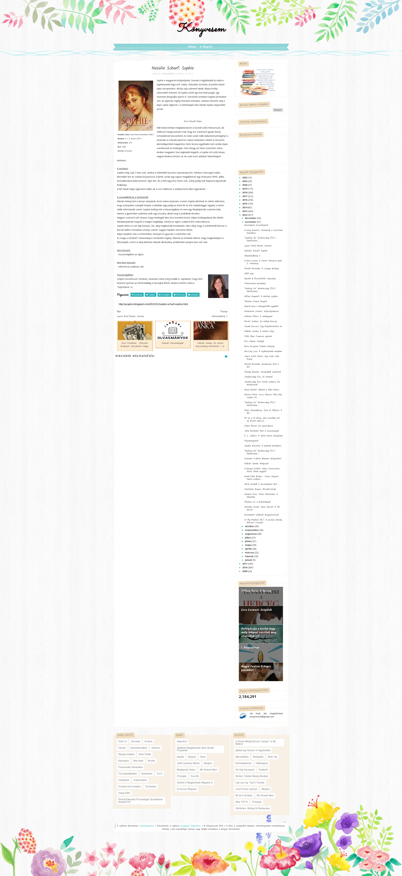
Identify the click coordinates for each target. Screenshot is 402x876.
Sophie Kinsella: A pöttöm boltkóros (262, 446)
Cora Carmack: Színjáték (256, 610)
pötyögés (182, 776)
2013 (245, 211)
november (251, 221)
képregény (123, 760)
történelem (150, 786)
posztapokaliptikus (127, 773)
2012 (245, 214)
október (250, 526)
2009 (245, 571)
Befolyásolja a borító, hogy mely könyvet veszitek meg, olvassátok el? (259, 632)
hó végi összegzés (245, 769)
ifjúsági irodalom (126, 754)
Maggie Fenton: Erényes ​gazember (256, 668)
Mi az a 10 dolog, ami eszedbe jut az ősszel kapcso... (262, 419)
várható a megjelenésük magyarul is (194, 782)
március (250, 552)
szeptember (252, 530)
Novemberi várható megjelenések (261, 515)
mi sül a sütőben (243, 795)
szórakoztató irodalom (129, 786)
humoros (155, 747)
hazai (202, 756)
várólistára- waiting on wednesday (252, 808)
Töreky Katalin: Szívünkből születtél (262, 372)
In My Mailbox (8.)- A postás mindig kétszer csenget (263, 521)
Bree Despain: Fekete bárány (259, 346)
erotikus (148, 741)
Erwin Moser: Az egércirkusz (258, 426)
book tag (272, 756)
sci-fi (159, 773)
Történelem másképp (255, 283)
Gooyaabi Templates (190, 826)
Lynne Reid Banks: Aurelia (258, 246)
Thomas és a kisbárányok (257, 502)
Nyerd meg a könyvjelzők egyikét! (261, 306)
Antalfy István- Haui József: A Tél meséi (262, 508)
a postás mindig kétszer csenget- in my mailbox (255, 742)
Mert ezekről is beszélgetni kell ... (261, 484)
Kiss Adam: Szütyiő (254, 341)
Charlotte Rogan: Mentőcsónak (260, 489)
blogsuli (192, 756)
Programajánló (251, 441)
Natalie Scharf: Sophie (256, 251)
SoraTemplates (146, 826)
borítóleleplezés (243, 763)
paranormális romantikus (130, 767)
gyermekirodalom (138, 747)
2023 (245, 177)
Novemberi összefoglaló (256, 225)
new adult (138, 760)
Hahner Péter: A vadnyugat (258, 316)
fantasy (122, 747)
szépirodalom (140, 780)
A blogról (206, 47)
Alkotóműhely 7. (252, 256)
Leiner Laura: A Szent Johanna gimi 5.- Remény (263, 262)
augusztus (251, 533)
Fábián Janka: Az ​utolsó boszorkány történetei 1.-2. (210, 344)
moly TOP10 (241, 801)
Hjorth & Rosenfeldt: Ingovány (260, 278)
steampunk (123, 780)
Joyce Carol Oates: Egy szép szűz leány (261, 358)
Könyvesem (201, 29)
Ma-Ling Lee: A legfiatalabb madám (263, 351)
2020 (245, 184)
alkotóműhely (242, 756)
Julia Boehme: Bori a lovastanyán (261, 431)
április (249, 548)
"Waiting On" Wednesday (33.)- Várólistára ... (260, 290)
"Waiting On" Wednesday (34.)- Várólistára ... (260, 239)
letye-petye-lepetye (246, 789)
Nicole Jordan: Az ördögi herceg (260, 321)
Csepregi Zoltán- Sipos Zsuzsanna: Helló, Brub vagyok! (262, 470)
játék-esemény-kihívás (188, 763)
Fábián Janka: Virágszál (256, 463)
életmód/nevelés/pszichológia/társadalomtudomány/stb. (140, 800)
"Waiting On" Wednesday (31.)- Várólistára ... (260, 452)
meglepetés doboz (186, 769)
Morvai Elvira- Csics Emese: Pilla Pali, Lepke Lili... (263, 396)
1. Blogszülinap (250, 648)
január (249, 559)
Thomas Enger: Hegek (255, 301)
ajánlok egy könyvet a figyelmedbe (253, 750)
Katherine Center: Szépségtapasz (261, 311)
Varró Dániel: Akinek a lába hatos (261, 389)
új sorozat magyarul (187, 789)
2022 (245, 181)
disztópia (135, 741)
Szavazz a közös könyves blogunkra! (262, 458)
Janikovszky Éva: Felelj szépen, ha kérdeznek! (262, 383)
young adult (124, 792)
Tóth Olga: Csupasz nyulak (258, 336)
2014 (245, 207)
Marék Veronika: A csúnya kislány (261, 268)
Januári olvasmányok (172, 343)
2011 (245, 563)
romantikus (146, 773)
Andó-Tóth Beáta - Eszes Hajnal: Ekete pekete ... (261, 478)
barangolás (258, 756)
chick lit (122, 741)
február (249, 556)
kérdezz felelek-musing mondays (251, 776)
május (249, 544)
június (248, 541)
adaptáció (182, 741)
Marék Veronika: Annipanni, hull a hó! (261, 365)
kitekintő (263, 769)
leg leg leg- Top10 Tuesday (249, 782)
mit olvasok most (208, 769)
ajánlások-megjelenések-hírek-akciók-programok (196, 749)
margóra (208, 763)
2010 (245, 567)
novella (151, 760)
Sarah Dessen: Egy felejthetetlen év (263, 326)
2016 (245, 199)
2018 (245, 192)
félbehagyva (262, 763)
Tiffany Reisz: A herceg (256, 591)
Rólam (192, 47)
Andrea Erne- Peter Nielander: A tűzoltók (261, 496)
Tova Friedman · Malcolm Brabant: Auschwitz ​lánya (134, 344)
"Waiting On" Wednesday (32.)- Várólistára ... (260, 404)
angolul (180, 756)
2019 (245, 188)
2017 (245, 196)
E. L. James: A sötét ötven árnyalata (263, 436)
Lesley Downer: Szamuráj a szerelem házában (263, 232)
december (251, 218)
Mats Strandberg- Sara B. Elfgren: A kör (263, 412)
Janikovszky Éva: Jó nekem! (258, 377)
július (248, 537)
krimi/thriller (145, 754)
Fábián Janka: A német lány (259, 331)
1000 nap (249, 273)
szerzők (195, 776)
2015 (245, 203)
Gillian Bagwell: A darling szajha (261, 296)
